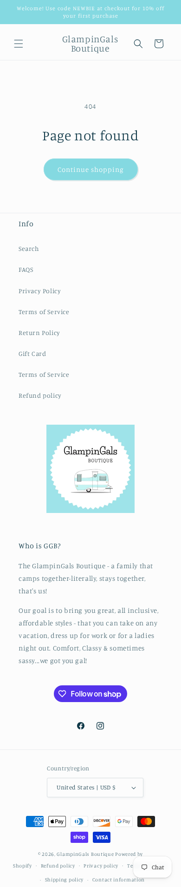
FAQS (26, 269)
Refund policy (40, 395)
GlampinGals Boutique (85, 854)
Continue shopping (91, 169)
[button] (18, 43)
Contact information (118, 879)
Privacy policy (101, 865)
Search (29, 248)
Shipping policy (64, 879)
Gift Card (32, 353)
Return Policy (39, 332)
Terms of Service (44, 311)
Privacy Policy (40, 291)
